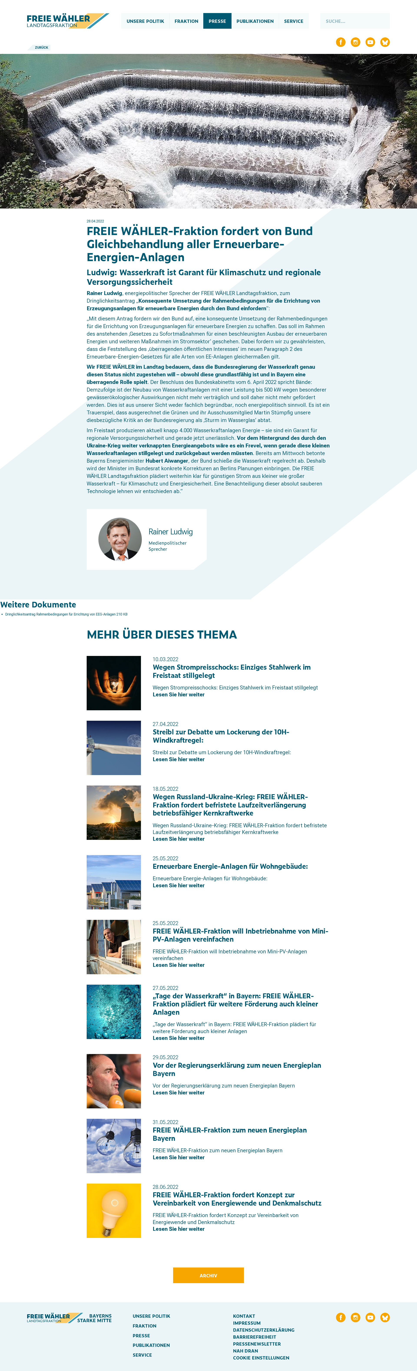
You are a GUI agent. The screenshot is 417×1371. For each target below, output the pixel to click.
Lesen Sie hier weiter (179, 694)
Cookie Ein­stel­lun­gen (261, 1357)
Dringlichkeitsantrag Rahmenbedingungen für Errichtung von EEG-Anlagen (60, 614)
